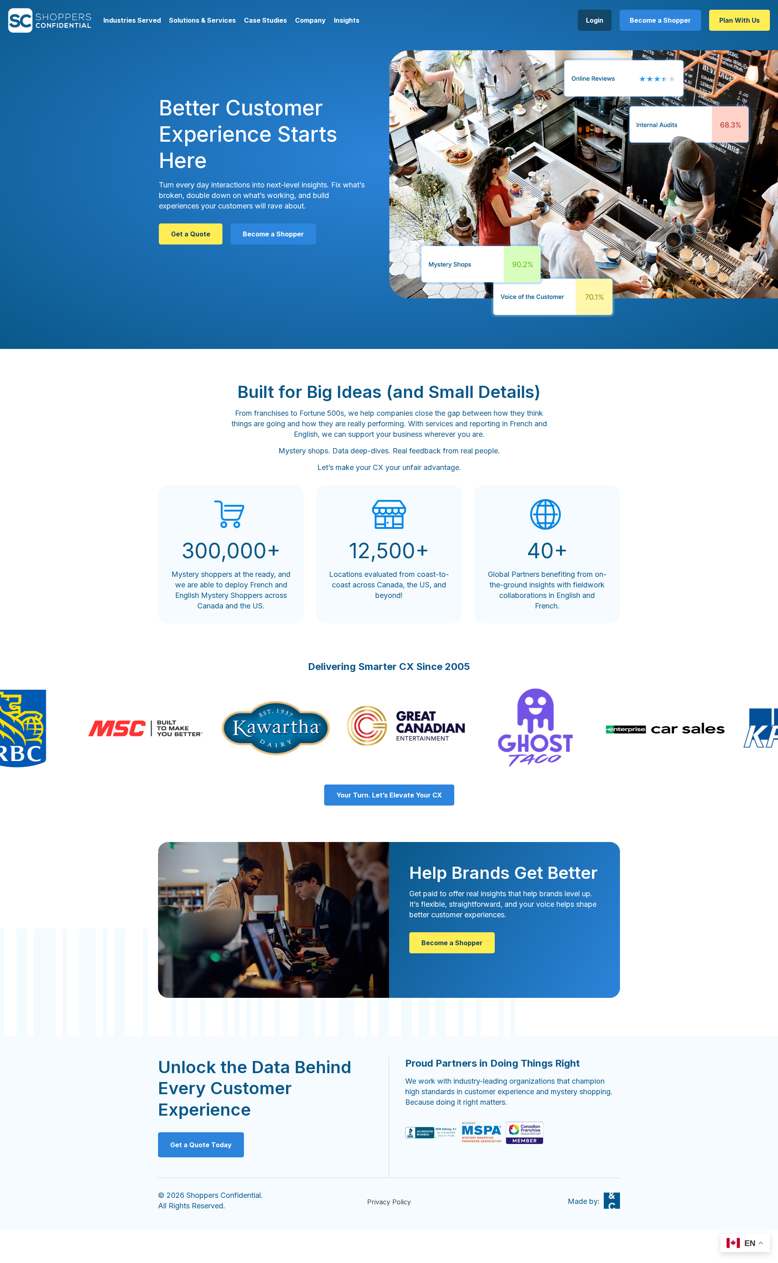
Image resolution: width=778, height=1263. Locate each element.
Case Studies (265, 20)
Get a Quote (190, 234)
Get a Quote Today (201, 1145)
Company (310, 20)
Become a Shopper (660, 20)
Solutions (184, 20)
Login (594, 20)
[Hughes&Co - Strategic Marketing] (612, 1201)
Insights (346, 20)
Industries (119, 20)
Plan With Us (739, 20)
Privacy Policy (389, 1202)
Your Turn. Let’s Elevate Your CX (389, 795)
